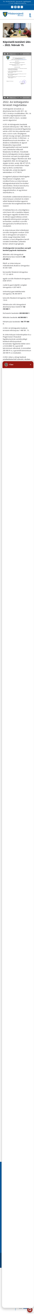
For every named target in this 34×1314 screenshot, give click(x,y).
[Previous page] (4, 54)
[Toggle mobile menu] (30, 14)
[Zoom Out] (18, 54)
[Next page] (7, 54)
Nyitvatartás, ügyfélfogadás (23, 1)
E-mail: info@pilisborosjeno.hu (18, 3)
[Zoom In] (21, 54)
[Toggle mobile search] (30, 16)
